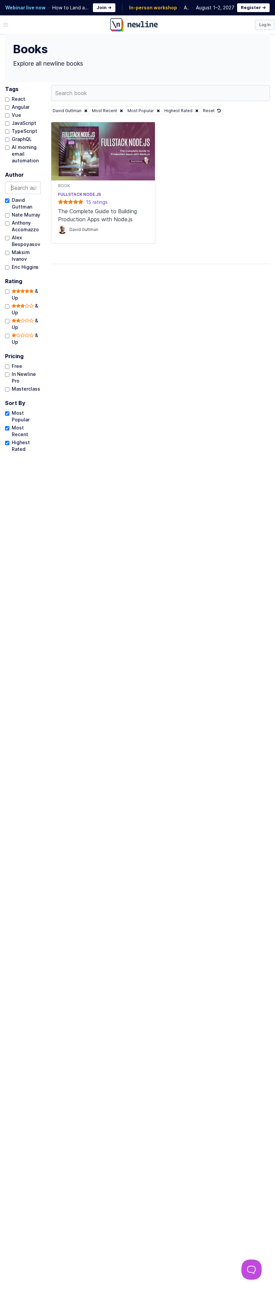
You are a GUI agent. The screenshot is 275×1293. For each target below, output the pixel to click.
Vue (16, 115)
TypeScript (24, 131)
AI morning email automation (25, 153)
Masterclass (26, 389)
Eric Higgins (25, 267)
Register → (253, 7)
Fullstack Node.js (79, 194)
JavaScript (24, 123)
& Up (25, 294)
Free (17, 366)
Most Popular (21, 416)
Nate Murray (26, 215)
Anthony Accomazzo (25, 226)
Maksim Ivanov (21, 255)
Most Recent (20, 431)
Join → (104, 7)
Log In (265, 24)
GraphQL (22, 139)
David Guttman (22, 203)
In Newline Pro (24, 377)
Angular (21, 107)
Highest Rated (21, 445)
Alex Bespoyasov (26, 241)
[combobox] (23, 187)
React (18, 99)
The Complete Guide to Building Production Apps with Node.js (97, 215)
